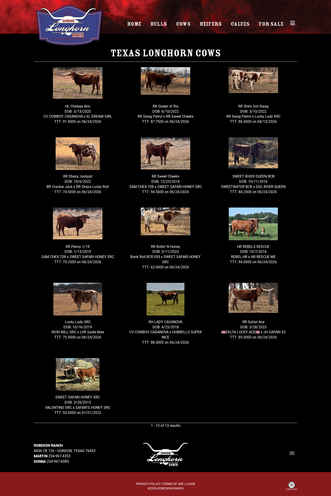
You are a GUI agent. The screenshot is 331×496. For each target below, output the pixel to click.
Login (190, 484)
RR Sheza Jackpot (77, 176)
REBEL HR (239, 256)
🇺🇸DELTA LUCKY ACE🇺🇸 (241, 331)
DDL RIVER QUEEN (271, 186)
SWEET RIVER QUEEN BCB (253, 176)
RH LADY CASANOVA (165, 321)
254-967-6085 (58, 461)
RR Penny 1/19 (78, 246)
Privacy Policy (148, 484)
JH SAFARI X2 (274, 331)
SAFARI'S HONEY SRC (92, 407)
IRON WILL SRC (64, 331)
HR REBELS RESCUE (253, 246)
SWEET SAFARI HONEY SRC (179, 186)
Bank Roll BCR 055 (145, 256)
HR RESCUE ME (263, 256)
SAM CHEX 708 (141, 186)
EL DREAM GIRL (99, 116)
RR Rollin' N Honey (165, 246)
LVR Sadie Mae (92, 331)
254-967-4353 (59, 455)
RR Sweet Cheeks (179, 116)
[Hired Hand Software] (291, 486)
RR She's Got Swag (253, 106)
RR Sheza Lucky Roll (92, 186)
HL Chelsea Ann (77, 106)
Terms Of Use (173, 484)
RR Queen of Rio (166, 106)
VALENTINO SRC (58, 407)
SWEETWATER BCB (236, 186)
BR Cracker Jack (60, 186)
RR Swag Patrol (150, 116)
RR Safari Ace (253, 321)
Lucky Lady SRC (268, 116)
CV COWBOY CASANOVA (63, 116)
